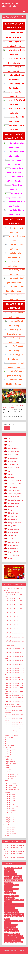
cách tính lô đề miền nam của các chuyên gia (13, 880)
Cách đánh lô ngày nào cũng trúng (11, 884)
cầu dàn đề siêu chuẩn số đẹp (10, 899)
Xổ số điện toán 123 (14, 484)
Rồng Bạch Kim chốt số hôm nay (11, 925)
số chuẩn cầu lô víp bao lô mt (14, 677)
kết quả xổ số (20, 914)
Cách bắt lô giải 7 (7, 876)
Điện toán (8, 772)
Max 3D (10, 471)
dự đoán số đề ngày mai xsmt (10, 914)
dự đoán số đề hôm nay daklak (10, 910)
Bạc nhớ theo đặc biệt (8, 869)
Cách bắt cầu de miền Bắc (9, 872)
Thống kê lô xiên (13, 510)
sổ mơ (7, 835)
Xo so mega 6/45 (13, 465)
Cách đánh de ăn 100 (8, 882)
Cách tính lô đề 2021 (17, 878)
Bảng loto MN (10, 822)
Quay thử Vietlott (13, 555)
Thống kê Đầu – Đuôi (14, 523)
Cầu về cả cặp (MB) (14, 497)
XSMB (9, 439)
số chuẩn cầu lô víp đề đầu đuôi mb (14, 851)
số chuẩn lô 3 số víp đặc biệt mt (14, 695)
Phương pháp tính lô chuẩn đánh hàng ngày (13, 920)
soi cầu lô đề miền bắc (8, 938)
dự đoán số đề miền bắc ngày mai (11, 912)
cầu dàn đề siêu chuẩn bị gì (9, 893)
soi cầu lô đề (6, 935)
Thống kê (11, 477)
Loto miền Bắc (12, 536)
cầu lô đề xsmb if (7, 902)
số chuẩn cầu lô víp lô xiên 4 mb (15, 672)
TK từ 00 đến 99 (13, 532)
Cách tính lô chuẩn (8, 878)
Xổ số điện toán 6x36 (14, 481)
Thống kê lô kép (13, 513)
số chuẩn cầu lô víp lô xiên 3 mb (15, 670)
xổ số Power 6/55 (13, 468)
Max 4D (10, 474)
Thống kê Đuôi (12, 519)
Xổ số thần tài (12, 487)
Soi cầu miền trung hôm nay (12, 675)
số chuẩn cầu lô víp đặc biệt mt (14, 683)
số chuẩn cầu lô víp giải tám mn (14, 727)
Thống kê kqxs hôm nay (11, 735)
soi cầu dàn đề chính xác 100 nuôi (11, 931)
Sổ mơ (10, 558)
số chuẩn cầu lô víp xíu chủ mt (14, 701)
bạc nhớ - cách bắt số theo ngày (14, 867)
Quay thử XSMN (13, 549)
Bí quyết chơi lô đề (10, 733)
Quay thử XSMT (13, 552)
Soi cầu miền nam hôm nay (12, 704)
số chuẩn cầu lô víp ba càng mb (14, 599)
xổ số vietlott (12, 461)
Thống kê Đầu (12, 516)
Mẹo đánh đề (7, 918)
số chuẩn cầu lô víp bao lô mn (14, 723)
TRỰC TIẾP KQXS (9, 737)
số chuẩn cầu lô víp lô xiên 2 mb (15, 668)
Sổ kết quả (8, 747)
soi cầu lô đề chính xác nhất (16, 935)
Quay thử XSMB (13, 545)
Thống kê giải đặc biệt (17, 942)
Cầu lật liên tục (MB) (14, 494)
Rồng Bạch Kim (7, 922)
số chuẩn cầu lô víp (8, 942)
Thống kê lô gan (13, 507)
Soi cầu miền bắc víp (10, 645)
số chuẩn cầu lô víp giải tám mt (14, 685)
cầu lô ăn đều (20, 899)
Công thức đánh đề (8, 891)
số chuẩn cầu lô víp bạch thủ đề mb (14, 845)
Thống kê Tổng (12, 526)
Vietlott (7, 756)
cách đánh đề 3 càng (8, 887)
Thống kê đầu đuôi (14, 503)
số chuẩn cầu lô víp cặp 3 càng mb (14, 857)
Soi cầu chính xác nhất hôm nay (11, 929)
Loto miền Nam (13, 539)
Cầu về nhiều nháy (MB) (15, 500)
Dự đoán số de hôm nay (9, 908)
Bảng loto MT (9, 820)
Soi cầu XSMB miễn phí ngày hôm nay (12, 940)
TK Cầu (7, 781)
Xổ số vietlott (9, 759)
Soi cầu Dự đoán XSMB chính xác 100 (12, 933)
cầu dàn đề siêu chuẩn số (9, 897)
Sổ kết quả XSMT (13, 458)
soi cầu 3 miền (7, 927)
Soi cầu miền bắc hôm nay (12, 592)
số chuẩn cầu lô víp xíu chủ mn (14, 729)
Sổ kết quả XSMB (13, 452)
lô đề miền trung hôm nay (17, 916)
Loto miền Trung (13, 542)
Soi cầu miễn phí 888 (18, 938)
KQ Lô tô (7, 815)
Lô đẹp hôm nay (7, 916)
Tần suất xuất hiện (14, 529)
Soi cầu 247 (13, 927)
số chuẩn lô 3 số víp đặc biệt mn (15, 731)
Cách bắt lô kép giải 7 (16, 876)
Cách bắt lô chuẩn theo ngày (10, 874)
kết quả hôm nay (13, 448)
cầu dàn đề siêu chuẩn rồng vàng (11, 895)
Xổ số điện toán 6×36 (12, 774)
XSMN (10, 442)
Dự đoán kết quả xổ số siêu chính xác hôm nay (13, 904)
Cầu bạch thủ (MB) (14, 490)
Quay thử (7, 824)
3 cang (5, 867)
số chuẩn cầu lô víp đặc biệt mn (14, 725)
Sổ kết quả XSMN (13, 455)
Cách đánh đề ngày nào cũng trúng (11, 889)
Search (7, 428)
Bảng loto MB (10, 818)
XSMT (9, 445)
